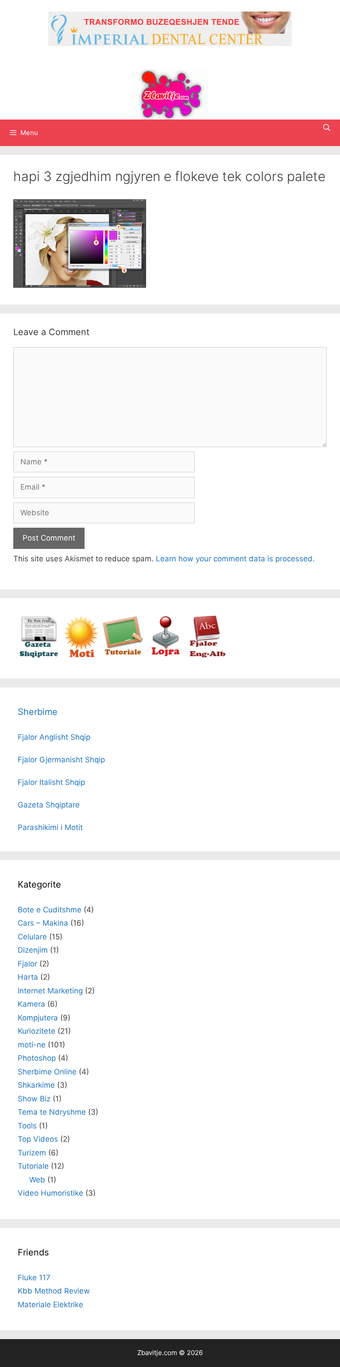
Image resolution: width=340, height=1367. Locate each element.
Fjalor (27, 963)
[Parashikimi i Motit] (81, 655)
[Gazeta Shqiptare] (39, 655)
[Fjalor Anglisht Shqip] (207, 655)
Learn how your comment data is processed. (235, 558)
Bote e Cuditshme (49, 909)
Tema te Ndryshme (52, 1112)
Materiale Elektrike (50, 1304)
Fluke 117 (34, 1277)
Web (37, 1179)
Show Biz (34, 1098)
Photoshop (37, 1058)
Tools (27, 1125)
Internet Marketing (50, 990)
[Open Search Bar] (326, 127)
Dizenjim (33, 950)
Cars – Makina (43, 923)
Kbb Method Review (54, 1290)
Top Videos (38, 1139)
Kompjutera (38, 1017)
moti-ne (32, 1044)
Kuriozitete (36, 1031)
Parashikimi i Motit (50, 827)
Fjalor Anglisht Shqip (54, 737)
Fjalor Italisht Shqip (51, 782)
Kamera (31, 1004)
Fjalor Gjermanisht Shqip (61, 759)
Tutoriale (33, 1166)
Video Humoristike (50, 1193)
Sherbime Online (47, 1071)
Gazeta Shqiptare (49, 804)
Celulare (32, 936)
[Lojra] (165, 655)
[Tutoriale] (123, 655)
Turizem (32, 1152)
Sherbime (38, 712)
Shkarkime (36, 1085)
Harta (28, 977)
